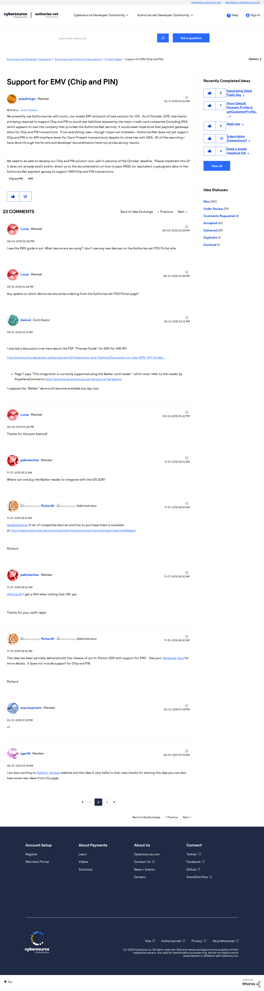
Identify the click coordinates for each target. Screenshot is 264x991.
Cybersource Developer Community (15, 15)
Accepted (210, 223)
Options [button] (254, 59)
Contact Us (142, 861)
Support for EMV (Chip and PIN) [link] (144, 59)
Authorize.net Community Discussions (78, 59)
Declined (210, 244)
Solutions (85, 869)
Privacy (197, 941)
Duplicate (210, 237)
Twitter (192, 854)
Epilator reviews (48, 772)
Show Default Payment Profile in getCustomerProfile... (242, 109)
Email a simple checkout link (237, 151)
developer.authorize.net (206, 2)
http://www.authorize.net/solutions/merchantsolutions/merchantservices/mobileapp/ (74, 530)
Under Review (28, 110)
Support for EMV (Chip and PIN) (62, 81)
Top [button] (10, 981)
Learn (83, 854)
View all (216, 166)
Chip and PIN (16, 178)
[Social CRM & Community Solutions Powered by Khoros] (251, 982)
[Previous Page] (82, 801)
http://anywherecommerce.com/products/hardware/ (83, 379)
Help (235, 15)
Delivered (210, 230)
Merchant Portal (37, 861)
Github (191, 869)
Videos (83, 861)
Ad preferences (224, 941)
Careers (140, 877)
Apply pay (233, 123)
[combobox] (112, 38)
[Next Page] (114, 801)
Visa (148, 941)
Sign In (255, 15)
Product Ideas (113, 59)
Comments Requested (219, 216)
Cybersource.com (147, 854)
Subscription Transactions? (237, 138)
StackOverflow (197, 877)
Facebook (194, 861)
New (207, 201)
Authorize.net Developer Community (163, 15)
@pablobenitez (17, 525)
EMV (30, 178)
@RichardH (15, 594)
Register (32, 854)
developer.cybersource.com (242, 2)
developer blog (173, 658)
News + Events (144, 869)
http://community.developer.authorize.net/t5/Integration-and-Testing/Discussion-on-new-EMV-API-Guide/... (86, 357)
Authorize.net (171, 941)
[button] (13, 196)
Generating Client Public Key (239, 93)
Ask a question (191, 38)
